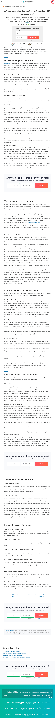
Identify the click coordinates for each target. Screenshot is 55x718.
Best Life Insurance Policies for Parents (12, 655)
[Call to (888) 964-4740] (52, 2)
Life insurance (7, 63)
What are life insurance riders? (18, 595)
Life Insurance (8, 6)
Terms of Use (37, 40)
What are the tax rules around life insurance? (37, 595)
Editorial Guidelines (9, 630)
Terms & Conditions (28, 703)
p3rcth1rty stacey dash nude (33, 222)
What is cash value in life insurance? (12, 651)
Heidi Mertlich (40, 43)
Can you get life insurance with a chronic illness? (14, 653)
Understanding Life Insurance (18, 6)
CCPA (34, 703)
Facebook (49, 697)
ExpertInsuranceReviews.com (21, 702)
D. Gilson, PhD (22, 43)
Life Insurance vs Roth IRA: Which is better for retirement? (17, 657)
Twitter (51, 697)
